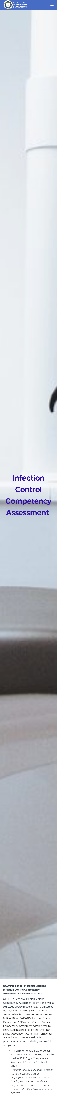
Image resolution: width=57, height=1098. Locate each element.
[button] (52, 5)
